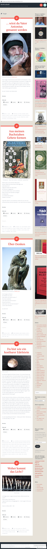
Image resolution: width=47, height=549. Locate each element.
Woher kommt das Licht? (17, 469)
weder (14, 231)
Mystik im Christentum (41, 372)
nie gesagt (23, 449)
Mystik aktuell (5, 4)
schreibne (7, 231)
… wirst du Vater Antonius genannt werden (16, 26)
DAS (10, 444)
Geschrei (12, 446)
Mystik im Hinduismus (40, 374)
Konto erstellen (39, 484)
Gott (3, 230)
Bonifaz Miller (26, 442)
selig (19, 450)
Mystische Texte (39, 383)
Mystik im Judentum (40, 377)
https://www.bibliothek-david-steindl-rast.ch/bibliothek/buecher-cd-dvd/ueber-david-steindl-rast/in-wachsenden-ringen (40, 129)
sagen (6, 531)
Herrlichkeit (23, 447)
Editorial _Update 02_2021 (41, 334)
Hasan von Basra (11, 530)
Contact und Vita (40, 333)
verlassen (17, 452)
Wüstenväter (10, 118)
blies (19, 528)
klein (9, 449)
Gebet (25, 228)
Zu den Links (39, 347)
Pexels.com (14, 77)
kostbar (13, 449)
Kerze (23, 530)
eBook (38, 362)
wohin (13, 531)
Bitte (3, 228)
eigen (14, 228)
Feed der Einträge (40, 487)
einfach (4, 115)
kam (21, 530)
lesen (22, 230)
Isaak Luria (9, 230)
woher (10, 531)
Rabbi (3, 231)
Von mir (38, 387)
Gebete (28, 228)
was (3, 336)
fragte (7, 115)
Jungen (17, 530)
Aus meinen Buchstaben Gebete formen (16, 134)
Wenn (15, 118)
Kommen (20, 115)
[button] (16, 483)
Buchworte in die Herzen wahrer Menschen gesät (39, 469)
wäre (20, 454)
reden (10, 450)
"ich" (14, 528)
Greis (26, 446)
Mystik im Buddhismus (41, 370)
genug (7, 446)
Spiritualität (39, 385)
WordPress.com (40, 490)
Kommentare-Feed (40, 489)
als (13, 441)
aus (21, 226)
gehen (11, 115)
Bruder (4, 444)
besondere (24, 226)
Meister (20, 334)
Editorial (38, 364)
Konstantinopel (26, 115)
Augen (12, 442)
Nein (16, 449)
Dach (7, 444)
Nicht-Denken (26, 334)
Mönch (16, 334)
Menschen (26, 230)
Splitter (9, 452)
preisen (7, 450)
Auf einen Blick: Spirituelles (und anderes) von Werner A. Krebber (41, 326)
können (19, 230)
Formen (18, 228)
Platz (3, 450)
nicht (19, 449)
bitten (19, 113)
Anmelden (38, 486)
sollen (18, 117)
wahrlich (13, 454)
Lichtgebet (39, 407)
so (21, 450)
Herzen (28, 447)
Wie (5, 336)
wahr (9, 454)
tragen (13, 452)
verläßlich (23, 452)
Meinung (10, 117)
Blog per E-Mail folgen (39, 429)
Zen (7, 336)
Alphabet (17, 226)
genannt (15, 115)
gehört (4, 446)
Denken (24, 333)
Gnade (20, 446)
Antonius (15, 113)
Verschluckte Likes (40, 339)
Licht (3, 531)
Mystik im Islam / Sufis (40, 375)
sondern (4, 452)
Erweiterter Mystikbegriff (41, 336)
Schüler (14, 117)
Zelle (3, 455)
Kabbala (15, 230)
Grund (3, 447)
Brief (27, 113)
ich (5, 230)
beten (29, 226)
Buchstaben (8, 228)
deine (12, 444)
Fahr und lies (38, 473)
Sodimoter (25, 450)
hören (10, 447)
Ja (2, 449)
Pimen (27, 449)
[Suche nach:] (41, 392)
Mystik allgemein (40, 365)
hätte (7, 447)
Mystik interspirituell (40, 378)
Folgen (37, 446)
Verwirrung (5, 454)
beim (21, 333)
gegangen (4, 530)
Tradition (23, 117)
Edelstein (16, 444)
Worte (25, 454)
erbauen (24, 444)
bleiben (23, 113)
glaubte (16, 446)
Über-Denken (16, 244)
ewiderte (4, 334)
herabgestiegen (16, 447)
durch (27, 333)
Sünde (16, 450)
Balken (16, 442)
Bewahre (21, 442)
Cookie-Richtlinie (27, 547)
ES (21, 528)
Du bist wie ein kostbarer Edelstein (16, 350)
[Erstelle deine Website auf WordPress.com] (23, 1)
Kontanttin (4, 117)
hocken (12, 334)
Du (12, 228)
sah (13, 450)
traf (12, 231)
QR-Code (38, 338)
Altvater (17, 441)
